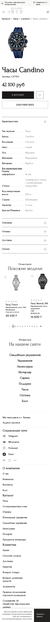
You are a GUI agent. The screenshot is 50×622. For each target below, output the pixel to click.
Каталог (6, 19)
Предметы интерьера (14, 539)
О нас (6, 473)
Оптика (25, 395)
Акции (6, 550)
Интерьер (25, 372)
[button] (13, 326)
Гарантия (7, 567)
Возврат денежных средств (13, 579)
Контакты (8, 484)
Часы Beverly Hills (40, 303)
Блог (25, 401)
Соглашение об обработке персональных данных (16, 603)
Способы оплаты (12, 556)
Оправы (7, 512)
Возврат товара (11, 572)
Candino (25, 19)
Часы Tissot (12, 304)
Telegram (13, 436)
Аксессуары (25, 366)
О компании (11, 468)
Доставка (8, 561)
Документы (9, 586)
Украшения (24, 360)
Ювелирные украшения (15, 517)
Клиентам (9, 544)
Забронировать (25, 105)
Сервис (25, 378)
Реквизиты (8, 479)
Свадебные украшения (25, 355)
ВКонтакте (13, 442)
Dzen (11, 454)
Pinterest (13, 448)
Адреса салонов (11, 422)
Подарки (25, 383)
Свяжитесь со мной (41, 3)
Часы (15, 19)
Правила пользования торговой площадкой (14, 594)
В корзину (18, 95)
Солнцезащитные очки (15, 506)
